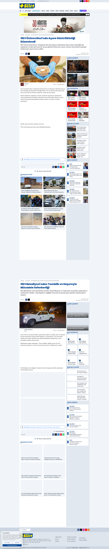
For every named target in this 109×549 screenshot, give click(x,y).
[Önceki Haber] (86, 14)
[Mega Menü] (20, 11)
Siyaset (52, 10)
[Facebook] (80, 1)
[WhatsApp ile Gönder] (63, 167)
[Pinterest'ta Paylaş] (61, 167)
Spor (57, 10)
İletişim (33, 1)
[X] (82, 1)
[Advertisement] (43, 113)
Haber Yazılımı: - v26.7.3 (78, 547)
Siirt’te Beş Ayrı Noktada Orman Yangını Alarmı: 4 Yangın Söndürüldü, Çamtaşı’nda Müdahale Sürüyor (54, 14)
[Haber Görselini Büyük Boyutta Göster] (42, 69)
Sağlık (75, 10)
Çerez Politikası (71, 541)
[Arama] (89, 11)
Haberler (22, 34)
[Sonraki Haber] (88, 14)
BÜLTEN (26, 84)
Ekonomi (61, 10)
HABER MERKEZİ (28, 330)
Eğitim (67, 10)
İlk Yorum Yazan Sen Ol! (44, 171)
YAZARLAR (24, 529)
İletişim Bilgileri (83, 540)
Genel (47, 10)
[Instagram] (84, 1)
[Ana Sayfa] (23, 11)
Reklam (27, 1)
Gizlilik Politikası (71, 539)
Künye (22, 1)
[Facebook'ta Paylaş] (26, 54)
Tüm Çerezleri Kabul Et (12, 545)
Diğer (71, 10)
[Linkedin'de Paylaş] (58, 167)
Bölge (43, 10)
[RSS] (89, 1)
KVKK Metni (82, 538)
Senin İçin (84, 10)
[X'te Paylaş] (29, 54)
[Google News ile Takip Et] (61, 84)
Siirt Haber (28, 10)
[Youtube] (86, 1)
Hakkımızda (58, 537)
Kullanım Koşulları (72, 537)
